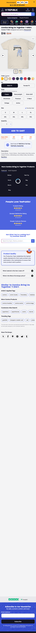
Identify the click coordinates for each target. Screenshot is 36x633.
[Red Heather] (25, 78)
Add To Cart (18, 131)
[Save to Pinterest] (17, 336)
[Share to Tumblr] (27, 336)
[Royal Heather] (21, 78)
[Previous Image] (3, 55)
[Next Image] (33, 55)
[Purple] (13, 78)
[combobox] (16, 14)
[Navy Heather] (17, 78)
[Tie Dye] (32, 78)
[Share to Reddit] (22, 336)
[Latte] (9, 78)
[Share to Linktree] (13, 336)
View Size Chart (30, 108)
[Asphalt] (29, 78)
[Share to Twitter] (3, 336)
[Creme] (5, 78)
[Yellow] (2, 78)
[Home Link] (11, 10)
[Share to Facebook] (8, 336)
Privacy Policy (22, 625)
